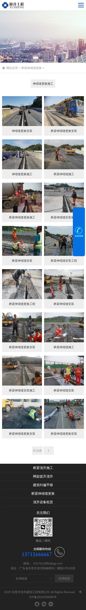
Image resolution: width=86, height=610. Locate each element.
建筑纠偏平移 (43, 485)
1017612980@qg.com (47, 563)
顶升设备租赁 (43, 502)
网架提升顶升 (43, 476)
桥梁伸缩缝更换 (31, 68)
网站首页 (12, 68)
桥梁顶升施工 (43, 468)
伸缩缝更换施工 (43, 83)
